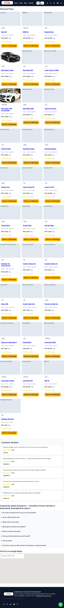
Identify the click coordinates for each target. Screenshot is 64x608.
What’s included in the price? (12, 531)
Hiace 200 (4, 304)
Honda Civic (5, 187)
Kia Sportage (49, 225)
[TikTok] (54, 3)
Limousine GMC (50, 342)
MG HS (47, 381)
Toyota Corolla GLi (51, 304)
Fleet (20, 3)
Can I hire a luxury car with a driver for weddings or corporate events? (24, 545)
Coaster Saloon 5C (51, 264)
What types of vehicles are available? (14, 527)
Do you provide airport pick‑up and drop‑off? (16, 536)
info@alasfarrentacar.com (43, 596)
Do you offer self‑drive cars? (11, 517)
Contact (30, 3)
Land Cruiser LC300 (51, 70)
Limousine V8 (28, 381)
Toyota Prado (6, 149)
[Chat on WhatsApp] (60, 604)
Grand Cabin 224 (29, 304)
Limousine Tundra (7, 381)
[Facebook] (47, 3)
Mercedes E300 (28, 109)
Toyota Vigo (27, 225)
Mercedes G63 (28, 70)
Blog (25, 3)
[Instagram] (50, 3)
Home (16, 3)
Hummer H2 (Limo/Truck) (5, 265)
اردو (42, 3)
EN (38, 3)
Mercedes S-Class (7, 70)
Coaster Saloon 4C (29, 264)
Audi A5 (4, 32)
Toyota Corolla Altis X (9, 342)
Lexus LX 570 (49, 187)
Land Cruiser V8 (28, 187)
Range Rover (49, 32)
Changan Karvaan (7, 419)
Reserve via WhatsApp (9, 46)
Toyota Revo (5, 225)
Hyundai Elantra (50, 149)
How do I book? (7, 541)
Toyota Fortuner (50, 109)
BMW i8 (25, 32)
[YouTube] (57, 3)
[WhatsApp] (61, 3)
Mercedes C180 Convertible (6, 109)
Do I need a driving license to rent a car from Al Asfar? (19, 513)
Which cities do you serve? (11, 522)
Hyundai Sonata (28, 149)
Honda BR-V (27, 342)
